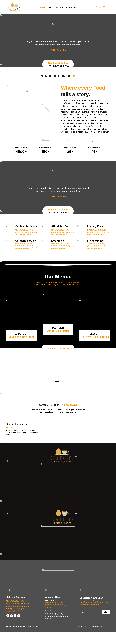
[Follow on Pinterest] (104, 6)
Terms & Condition (97, 626)
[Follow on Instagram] (108, 6)
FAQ (107, 626)
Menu (51, 7)
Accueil (43, 7)
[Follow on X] (100, 6)
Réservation (71, 7)
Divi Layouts (21, 626)
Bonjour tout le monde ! (18, 424)
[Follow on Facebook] (96, 6)
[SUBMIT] (106, 612)
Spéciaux (59, 7)
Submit (56, 382)
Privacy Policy (83, 626)
